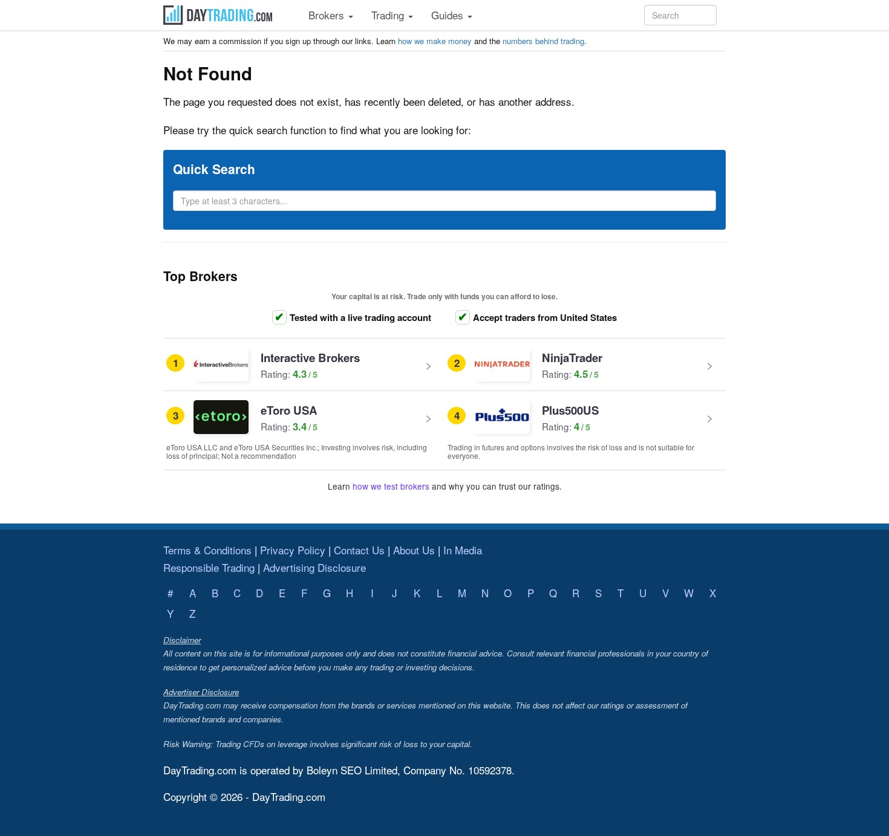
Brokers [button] (327, 14)
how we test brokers (391, 486)
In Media (462, 549)
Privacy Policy (292, 549)
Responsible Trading (209, 567)
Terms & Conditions (207, 549)
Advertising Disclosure (314, 567)
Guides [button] (448, 14)
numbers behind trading (543, 41)
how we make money (435, 41)
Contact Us (359, 549)
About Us (414, 549)
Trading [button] (389, 14)
